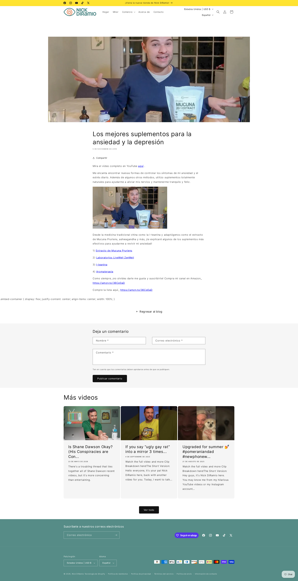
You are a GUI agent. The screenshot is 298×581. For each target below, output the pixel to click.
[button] (128, 12)
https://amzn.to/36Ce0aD (109, 282)
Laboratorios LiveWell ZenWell (115, 257)
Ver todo (149, 509)
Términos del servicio (164, 574)
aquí (140, 166)
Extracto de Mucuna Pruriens (114, 250)
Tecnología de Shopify (95, 574)
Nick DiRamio (78, 574)
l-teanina (101, 264)
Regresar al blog (151, 311)
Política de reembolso (118, 574)
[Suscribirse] (116, 535)
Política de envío (184, 574)
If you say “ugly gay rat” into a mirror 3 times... (147, 449)
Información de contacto (206, 574)
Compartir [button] (101, 158)
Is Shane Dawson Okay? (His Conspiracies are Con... (90, 452)
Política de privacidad (141, 574)
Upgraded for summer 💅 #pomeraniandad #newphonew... (206, 452)
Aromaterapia (104, 271)
